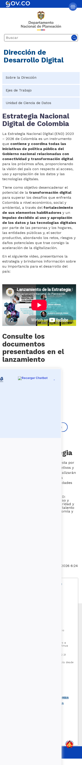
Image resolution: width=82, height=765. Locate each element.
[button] (73, 7)
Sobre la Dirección (21, 77)
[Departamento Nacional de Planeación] (41, 22)
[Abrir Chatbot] (69, 744)
